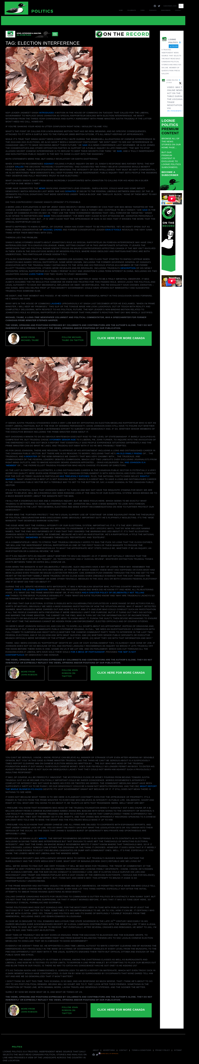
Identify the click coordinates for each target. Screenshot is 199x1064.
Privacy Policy (162, 1050)
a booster (30, 456)
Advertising (109, 1050)
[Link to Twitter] (159, 6)
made (47, 216)
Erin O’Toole (113, 230)
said (85, 145)
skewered (32, 537)
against (49, 164)
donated (70, 191)
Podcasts (152, 10)
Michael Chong (53, 230)
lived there (36, 274)
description (128, 268)
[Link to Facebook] (155, 6)
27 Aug (169, 82)
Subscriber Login (170, 6)
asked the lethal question (31, 589)
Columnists (131, 10)
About (96, 1050)
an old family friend (129, 453)
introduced (46, 113)
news (42, 188)
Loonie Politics (172, 80)
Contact (178, 10)
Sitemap (178, 1050)
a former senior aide (62, 440)
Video (142, 10)
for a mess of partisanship (88, 652)
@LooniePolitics (177, 111)
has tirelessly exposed (74, 476)
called (19, 167)
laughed (56, 303)
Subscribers (166, 10)
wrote (43, 838)
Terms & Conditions (141, 1050)
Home (121, 10)
